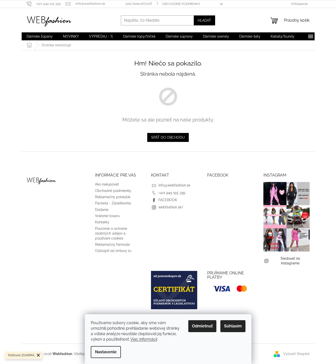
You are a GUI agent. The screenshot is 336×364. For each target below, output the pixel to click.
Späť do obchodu (168, 137)
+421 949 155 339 (171, 193)
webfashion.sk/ (170, 207)
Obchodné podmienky (181, 4)
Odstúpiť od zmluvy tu (113, 251)
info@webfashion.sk (174, 185)
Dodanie (101, 210)
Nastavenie (106, 352)
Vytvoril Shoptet (296, 354)
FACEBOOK (167, 200)
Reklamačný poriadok (112, 197)
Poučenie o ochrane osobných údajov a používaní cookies (111, 233)
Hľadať (204, 20)
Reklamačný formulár (112, 244)
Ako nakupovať (138, 4)
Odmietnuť (202, 326)
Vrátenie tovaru (107, 216)
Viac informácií (143, 339)
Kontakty (102, 222)
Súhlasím (233, 326)
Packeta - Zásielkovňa (113, 203)
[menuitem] (40, 36)
